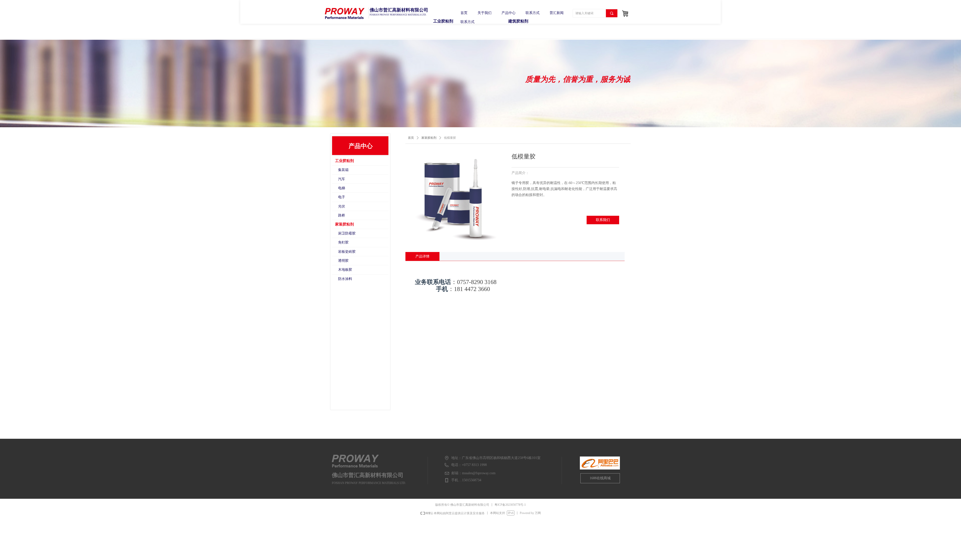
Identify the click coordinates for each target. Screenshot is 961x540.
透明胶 (343, 260)
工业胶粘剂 (344, 161)
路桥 (341, 215)
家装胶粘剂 (428, 138)
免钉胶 (343, 242)
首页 (411, 138)
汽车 (341, 179)
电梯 (341, 188)
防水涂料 (345, 279)
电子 (341, 197)
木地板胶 (345, 270)
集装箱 (343, 170)
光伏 (341, 206)
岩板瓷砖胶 (347, 252)
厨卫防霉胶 (347, 233)
